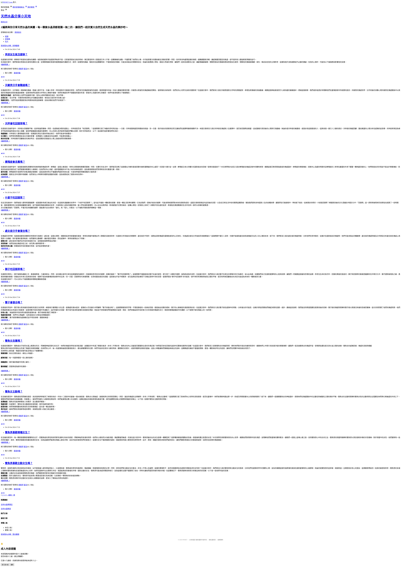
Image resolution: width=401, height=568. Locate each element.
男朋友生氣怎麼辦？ (16, 54)
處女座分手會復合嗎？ (17, 231)
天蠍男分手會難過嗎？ (17, 85)
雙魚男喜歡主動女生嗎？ (19, 463)
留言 (25, 69)
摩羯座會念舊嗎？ (15, 161)
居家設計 (18, 32)
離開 (12, 564)
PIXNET (185, 540)
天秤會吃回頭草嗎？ (16, 123)
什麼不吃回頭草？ (15, 197)
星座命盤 (17, 73)
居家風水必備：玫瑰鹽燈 (10, 46)
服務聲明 (220, 540)
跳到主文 (4, 22)
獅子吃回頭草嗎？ (15, 269)
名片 (6, 41)
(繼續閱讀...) (5, 64)
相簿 (6, 36)
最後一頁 (11, 495)
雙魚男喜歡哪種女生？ (17, 432)
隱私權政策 (212, 540)
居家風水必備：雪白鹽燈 (10, 534)
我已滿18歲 (5, 564)
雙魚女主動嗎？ (14, 391)
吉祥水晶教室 (6, 509)
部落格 (7, 39)
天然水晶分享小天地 (16, 16)
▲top (3, 76)
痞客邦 (20, 69)
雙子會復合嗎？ (14, 302)
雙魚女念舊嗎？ (14, 340)
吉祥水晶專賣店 (7, 504)
